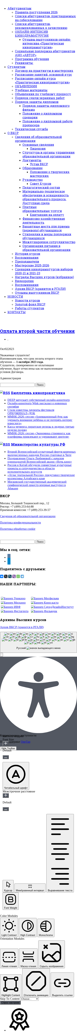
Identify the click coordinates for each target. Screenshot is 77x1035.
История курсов (27, 254)
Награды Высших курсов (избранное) (44, 277)
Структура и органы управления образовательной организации (48, 154)
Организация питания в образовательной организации (46, 248)
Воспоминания (26, 257)
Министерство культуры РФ (38, 444)
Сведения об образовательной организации (28, 516)
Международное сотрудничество (48, 242)
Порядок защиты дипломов (36, 102)
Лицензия (38, 148)
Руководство (32, 180)
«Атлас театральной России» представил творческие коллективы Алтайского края (41, 476)
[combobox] (38, 642)
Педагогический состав (41, 187)
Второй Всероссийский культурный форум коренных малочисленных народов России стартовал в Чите (41, 453)
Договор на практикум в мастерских (44, 71)
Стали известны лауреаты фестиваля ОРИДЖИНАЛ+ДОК (30, 411)
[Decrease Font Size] (6, 757)
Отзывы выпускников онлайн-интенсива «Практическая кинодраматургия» (46, 43)
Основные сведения (38, 145)
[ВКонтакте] (1, 576)
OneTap (25, 741)
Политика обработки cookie (17, 528)
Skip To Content (10, 998)
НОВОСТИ (15, 296)
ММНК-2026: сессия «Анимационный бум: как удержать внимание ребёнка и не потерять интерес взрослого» (39, 420)
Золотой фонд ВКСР (30, 304)
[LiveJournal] (10, 576)
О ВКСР (13, 133)
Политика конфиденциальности (20, 522)
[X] (5, 576)
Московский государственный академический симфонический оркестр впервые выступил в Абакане (37, 485)
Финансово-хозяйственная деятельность (43, 220)
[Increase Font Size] (6, 743)
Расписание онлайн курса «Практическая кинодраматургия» (42, 80)
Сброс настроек (10, 1002)
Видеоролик (24, 281)
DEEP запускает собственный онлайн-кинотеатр (38, 400)
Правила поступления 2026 (36, 12)
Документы (31, 160)
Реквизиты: (24, 63)
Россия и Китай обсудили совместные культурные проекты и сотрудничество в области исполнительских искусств (39, 468)
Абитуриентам (19, 8)
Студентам (16, 67)
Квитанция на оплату (47, 215)
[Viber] (14, 576)
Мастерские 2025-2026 (32, 265)
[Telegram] (22, 576)
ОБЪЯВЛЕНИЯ (26, 86)
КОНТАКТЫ (16, 312)
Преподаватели (27, 261)
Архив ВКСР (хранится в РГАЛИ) (40, 289)
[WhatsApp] (18, 576)
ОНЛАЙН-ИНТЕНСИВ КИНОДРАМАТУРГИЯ (32, 33)
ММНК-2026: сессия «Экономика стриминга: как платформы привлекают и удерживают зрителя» (38, 435)
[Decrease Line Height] (6, 809)
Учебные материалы (31, 90)
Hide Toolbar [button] (8, 748)
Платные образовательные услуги (42, 209)
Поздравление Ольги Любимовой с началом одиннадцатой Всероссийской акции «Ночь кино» (39, 460)
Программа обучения (32, 59)
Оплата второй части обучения (37, 331)
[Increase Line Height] (6, 795)
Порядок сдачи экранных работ (40, 98)
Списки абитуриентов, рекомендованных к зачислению (41, 26)
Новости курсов (27, 300)
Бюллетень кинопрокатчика (38, 392)
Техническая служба (31, 129)
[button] (1, 655)
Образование (32, 168)
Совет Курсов (40, 183)
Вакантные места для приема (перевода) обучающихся (46, 228)
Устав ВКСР (39, 164)
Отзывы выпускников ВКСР (37, 292)
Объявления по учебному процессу (43, 94)
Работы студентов (29, 308)
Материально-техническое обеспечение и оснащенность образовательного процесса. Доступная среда (45, 197)
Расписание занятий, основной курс (43, 74)
